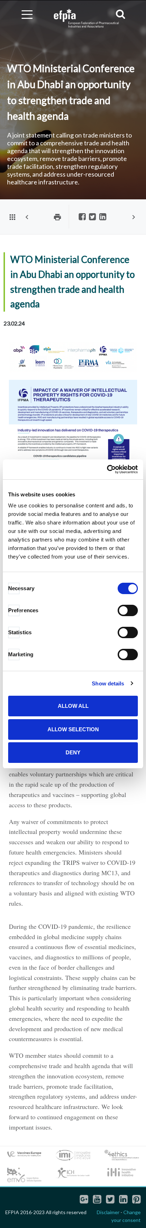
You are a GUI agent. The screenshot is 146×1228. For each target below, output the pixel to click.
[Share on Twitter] (92, 217)
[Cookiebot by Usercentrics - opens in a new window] (107, 469)
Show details (108, 683)
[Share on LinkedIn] (103, 217)
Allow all (73, 706)
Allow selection (73, 729)
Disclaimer (108, 1212)
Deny (73, 752)
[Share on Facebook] (82, 217)
